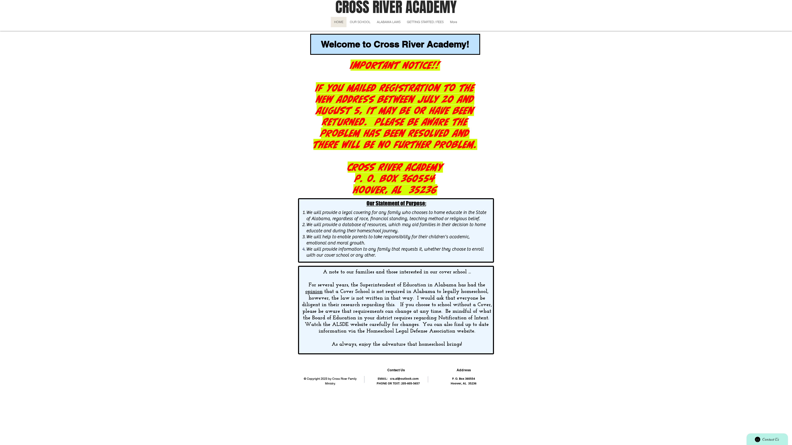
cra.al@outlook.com (404, 379)
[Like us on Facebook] (320, 369)
